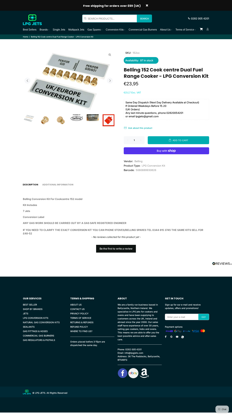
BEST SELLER (30, 304)
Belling (138, 161)
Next (110, 81)
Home (25, 37)
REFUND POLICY (79, 326)
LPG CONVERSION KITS (35, 318)
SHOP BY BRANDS (32, 309)
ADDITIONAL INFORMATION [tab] (57, 184)
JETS (25, 313)
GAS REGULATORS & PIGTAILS (39, 340)
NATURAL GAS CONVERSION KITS (41, 322)
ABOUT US (76, 304)
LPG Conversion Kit (153, 165)
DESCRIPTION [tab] (30, 184)
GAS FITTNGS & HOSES (35, 331)
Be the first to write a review (116, 248)
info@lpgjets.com (134, 353)
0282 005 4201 (200, 18)
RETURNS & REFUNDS (81, 322)
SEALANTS (29, 326)
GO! (204, 317)
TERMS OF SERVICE (80, 318)
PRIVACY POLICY (79, 313)
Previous (27, 81)
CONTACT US (77, 309)
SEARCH (144, 18)
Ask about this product (140, 128)
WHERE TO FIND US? (81, 331)
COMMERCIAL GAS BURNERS (38, 335)
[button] (116, 247)
